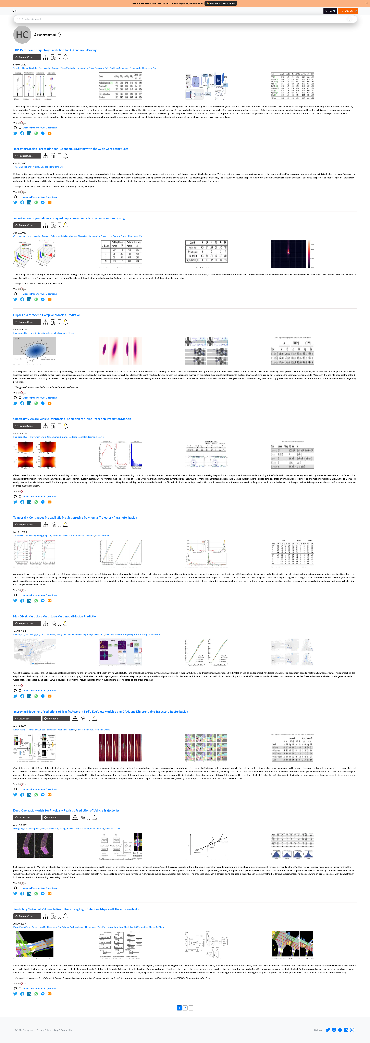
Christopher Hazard (23, 236)
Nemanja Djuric (66, 332)
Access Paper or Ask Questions (40, 127)
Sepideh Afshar (20, 68)
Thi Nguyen (34, 828)
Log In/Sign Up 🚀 (349, 11)
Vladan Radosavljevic (73, 927)
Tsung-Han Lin (67, 828)
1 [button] (179, 1007)
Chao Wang (30, 535)
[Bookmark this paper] (59, 57)
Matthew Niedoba (123, 927)
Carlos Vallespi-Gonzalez (74, 436)
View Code (24, 718)
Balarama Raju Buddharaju (108, 68)
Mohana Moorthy (66, 729)
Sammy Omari (120, 236)
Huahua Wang (79, 634)
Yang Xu (146, 634)
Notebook (52, 718)
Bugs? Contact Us (63, 1030)
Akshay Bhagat (51, 68)
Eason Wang (19, 729)
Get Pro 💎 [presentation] (330, 11)
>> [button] (190, 1007)
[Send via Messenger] (43, 133)
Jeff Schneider (82, 828)
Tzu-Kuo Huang (105, 927)
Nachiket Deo (36, 68)
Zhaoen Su (18, 535)
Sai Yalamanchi (49, 332)
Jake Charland (54, 436)
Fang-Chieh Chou (37, 436)
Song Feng (128, 634)
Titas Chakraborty (69, 68)
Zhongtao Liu (84, 236)
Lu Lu (109, 236)
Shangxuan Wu (64, 634)
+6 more (155, 634)
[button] (366, 3)
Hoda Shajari (35, 332)
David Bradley (102, 535)
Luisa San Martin (113, 634)
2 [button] (185, 1007)
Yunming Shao (87, 68)
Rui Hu (137, 634)
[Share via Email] (49, 133)
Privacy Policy (44, 1030)
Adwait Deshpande (131, 68)
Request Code (26, 57)
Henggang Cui (149, 68)
